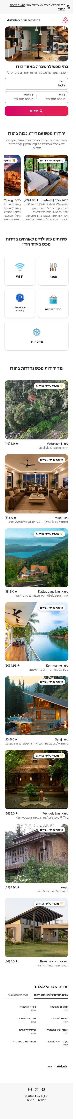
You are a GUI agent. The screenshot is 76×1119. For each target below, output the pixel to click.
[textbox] (52, 99)
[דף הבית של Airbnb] (65, 20)
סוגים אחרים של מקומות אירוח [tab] (51, 994)
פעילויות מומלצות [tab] (18, 994)
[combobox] (36, 85)
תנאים (30, 1100)
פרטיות (42, 1100)
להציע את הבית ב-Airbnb (23, 20)
